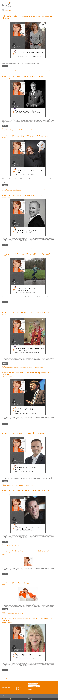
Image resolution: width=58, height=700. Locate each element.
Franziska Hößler (16, 367)
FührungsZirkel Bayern (33, 683)
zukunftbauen (18, 190)
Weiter (6, 678)
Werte (51, 129)
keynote (25, 248)
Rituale (48, 189)
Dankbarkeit (11, 70)
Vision (44, 70)
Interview (21, 70)
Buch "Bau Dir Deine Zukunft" (34, 686)
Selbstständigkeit (37, 70)
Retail (46, 189)
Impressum (4, 696)
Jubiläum (24, 70)
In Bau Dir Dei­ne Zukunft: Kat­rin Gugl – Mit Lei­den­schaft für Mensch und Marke (26, 136)
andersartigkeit (5, 189)
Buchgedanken (12, 248)
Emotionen (15, 577)
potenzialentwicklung (41, 189)
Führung (16, 545)
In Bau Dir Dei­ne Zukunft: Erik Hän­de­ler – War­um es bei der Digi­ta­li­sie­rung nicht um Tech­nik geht (26, 374)
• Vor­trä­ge (17, 685)
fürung (9, 189)
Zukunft (48, 70)
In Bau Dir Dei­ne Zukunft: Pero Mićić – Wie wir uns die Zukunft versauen (23, 433)
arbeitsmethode (6, 248)
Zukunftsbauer (4, 71)
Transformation (40, 367)
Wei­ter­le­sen (5, 66)
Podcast (4, 69)
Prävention (30, 367)
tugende (29, 129)
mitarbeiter (26, 189)
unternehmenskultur (34, 129)
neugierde (32, 189)
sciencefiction (38, 248)
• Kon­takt (17, 689)
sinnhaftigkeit (9, 190)
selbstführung (4, 190)
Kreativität (30, 248)
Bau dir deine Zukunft (9, 367)
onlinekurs (36, 189)
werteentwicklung (5, 130)
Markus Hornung (28, 577)
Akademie (4, 367)
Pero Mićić (11, 485)
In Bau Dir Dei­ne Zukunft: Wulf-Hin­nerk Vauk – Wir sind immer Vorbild (22, 76)
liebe (19, 129)
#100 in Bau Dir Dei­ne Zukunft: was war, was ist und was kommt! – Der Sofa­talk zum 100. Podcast (27, 17)
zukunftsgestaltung (11, 130)
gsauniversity (14, 189)
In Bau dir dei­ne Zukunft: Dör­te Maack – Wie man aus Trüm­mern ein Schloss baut (26, 254)
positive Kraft (18, 673)
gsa (11, 189)
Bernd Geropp (12, 545)
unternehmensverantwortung (42, 129)
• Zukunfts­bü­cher (19, 686)
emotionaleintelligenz (9, 577)
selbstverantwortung (24, 129)
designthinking (17, 248)
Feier (17, 70)
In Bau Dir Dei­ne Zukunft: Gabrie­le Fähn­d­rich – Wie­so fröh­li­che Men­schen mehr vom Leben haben (27, 619)
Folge (19, 70)
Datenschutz (8, 696)
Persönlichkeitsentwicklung (23, 367)
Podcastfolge (31, 70)
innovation (21, 248)
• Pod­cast (17, 688)
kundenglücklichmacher (20, 189)
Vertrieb (28, 673)
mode (29, 189)
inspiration (23, 577)
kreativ (28, 248)
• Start (17, 682)
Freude (13, 613)
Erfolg (15, 70)
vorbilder (48, 129)
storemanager (13, 190)
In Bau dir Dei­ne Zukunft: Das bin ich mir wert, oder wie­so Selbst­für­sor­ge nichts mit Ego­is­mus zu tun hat (27, 552)
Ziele (46, 70)
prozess (34, 248)
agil (3, 248)
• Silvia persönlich (19, 687)
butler (15, 129)
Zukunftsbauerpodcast (10, 71)
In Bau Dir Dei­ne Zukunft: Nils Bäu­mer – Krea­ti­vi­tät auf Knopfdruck (22, 195)
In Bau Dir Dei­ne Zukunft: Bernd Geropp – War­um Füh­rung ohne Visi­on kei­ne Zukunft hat (27, 491)
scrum (41, 248)
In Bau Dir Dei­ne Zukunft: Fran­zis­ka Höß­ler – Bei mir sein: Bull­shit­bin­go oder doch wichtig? (26, 313)
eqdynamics (19, 577)
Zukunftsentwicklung (22, 485)
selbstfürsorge (40, 577)
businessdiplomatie (10, 129)
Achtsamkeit (5, 129)
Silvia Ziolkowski (35, 367)
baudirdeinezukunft (6, 70)
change (17, 129)
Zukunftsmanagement (29, 485)
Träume (41, 70)
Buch (11, 613)
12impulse (4, 577)
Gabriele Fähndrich (13, 673)
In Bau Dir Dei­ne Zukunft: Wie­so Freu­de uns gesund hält (18, 583)
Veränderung (45, 248)
